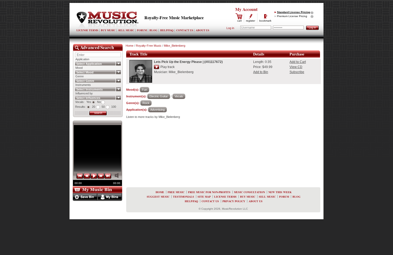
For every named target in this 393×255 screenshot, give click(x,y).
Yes (88, 101)
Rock (145, 103)
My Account (246, 9)
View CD (296, 67)
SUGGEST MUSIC (158, 196)
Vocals (179, 96)
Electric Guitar (158, 96)
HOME (160, 192)
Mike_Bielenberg (174, 45)
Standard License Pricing (293, 12)
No (99, 101)
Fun (144, 89)
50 (103, 106)
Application (82, 59)
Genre (79, 76)
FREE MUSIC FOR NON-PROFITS (209, 192)
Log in (230, 28)
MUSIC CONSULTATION (249, 192)
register (250, 20)
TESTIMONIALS (183, 196)
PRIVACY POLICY (233, 201)
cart (239, 20)
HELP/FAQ (167, 30)
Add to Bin (260, 72)
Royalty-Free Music (148, 45)
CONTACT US (184, 30)
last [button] (107, 176)
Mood (79, 67)
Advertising (157, 109)
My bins (109, 197)
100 (113, 106)
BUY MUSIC (108, 30)
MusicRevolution (107, 20)
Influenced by (84, 93)
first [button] (79, 176)
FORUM (142, 30)
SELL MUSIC (126, 30)
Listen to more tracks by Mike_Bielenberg (153, 116)
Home (129, 45)
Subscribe (297, 72)
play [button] (93, 176)
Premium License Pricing (292, 16)
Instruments (83, 84)
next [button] (100, 176)
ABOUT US (202, 30)
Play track (167, 67)
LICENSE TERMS (87, 30)
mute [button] (116, 175)
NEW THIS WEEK (280, 192)
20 (93, 106)
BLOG (153, 30)
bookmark (265, 20)
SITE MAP (204, 196)
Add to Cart (298, 62)
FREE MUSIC (176, 192)
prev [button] (86, 176)
